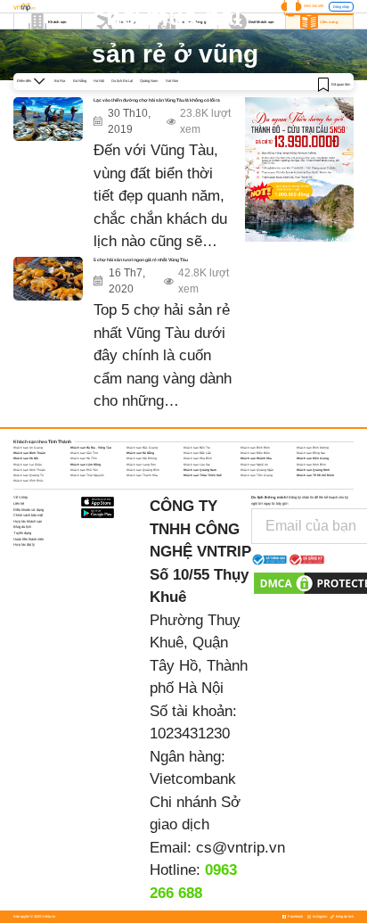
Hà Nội (99, 80)
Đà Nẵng (79, 80)
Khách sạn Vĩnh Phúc (28, 480)
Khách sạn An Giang (28, 447)
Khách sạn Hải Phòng (141, 458)
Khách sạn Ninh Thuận (29, 470)
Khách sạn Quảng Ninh (313, 470)
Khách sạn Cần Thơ (84, 453)
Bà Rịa (59, 80)
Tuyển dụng (22, 533)
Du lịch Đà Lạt (122, 80)
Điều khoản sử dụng (28, 509)
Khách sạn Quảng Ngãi (257, 470)
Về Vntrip (20, 497)
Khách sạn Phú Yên (84, 470)
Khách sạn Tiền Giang (257, 475)
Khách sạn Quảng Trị (28, 475)
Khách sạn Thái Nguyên (87, 475)
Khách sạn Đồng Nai (311, 453)
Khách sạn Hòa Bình (198, 458)
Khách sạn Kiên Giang (313, 458)
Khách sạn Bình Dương (313, 447)
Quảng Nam (149, 80)
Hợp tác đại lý (24, 544)
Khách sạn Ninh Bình (311, 464)
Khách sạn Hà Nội (25, 458)
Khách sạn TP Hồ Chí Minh (315, 475)
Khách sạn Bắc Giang (142, 447)
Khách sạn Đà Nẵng (140, 453)
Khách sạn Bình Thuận (29, 453)
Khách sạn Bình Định (255, 447)
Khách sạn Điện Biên (255, 453)
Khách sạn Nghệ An (254, 464)
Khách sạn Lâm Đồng (85, 464)
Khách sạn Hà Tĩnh (83, 458)
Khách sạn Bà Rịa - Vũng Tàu (90, 447)
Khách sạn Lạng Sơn (141, 464)
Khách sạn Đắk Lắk (197, 453)
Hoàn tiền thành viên (28, 539)
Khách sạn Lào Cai (197, 464)
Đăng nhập (341, 6)
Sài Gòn (172, 80)
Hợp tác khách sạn (27, 521)
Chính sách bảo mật (28, 515)
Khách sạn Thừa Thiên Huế (203, 475)
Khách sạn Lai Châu (27, 464)
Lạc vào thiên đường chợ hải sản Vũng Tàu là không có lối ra (157, 100)
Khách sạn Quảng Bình (142, 470)
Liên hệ (18, 503)
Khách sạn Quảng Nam (200, 470)
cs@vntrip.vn (240, 847)
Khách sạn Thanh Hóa (142, 475)
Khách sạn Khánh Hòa (256, 458)
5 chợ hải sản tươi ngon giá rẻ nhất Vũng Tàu (141, 260)
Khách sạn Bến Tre (197, 447)
